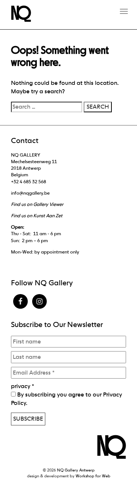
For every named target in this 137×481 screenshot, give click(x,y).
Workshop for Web (93, 475)
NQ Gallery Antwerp (76, 470)
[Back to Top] (117, 455)
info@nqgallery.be (30, 193)
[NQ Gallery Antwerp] (24, 13)
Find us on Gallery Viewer (37, 204)
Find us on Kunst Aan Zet (36, 215)
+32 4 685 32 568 (28, 181)
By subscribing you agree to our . (66, 398)
